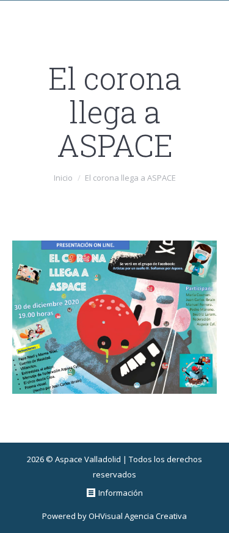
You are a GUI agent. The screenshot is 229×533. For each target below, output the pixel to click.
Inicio (63, 177)
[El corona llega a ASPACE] (114, 317)
